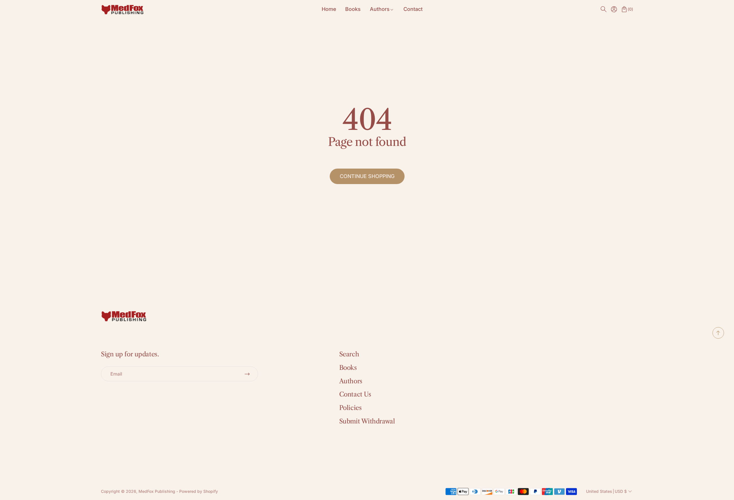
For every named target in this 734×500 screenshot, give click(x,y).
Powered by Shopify (198, 491)
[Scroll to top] (718, 337)
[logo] (122, 9)
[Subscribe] (247, 374)
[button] (603, 9)
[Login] (613, 9)
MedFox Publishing (156, 491)
